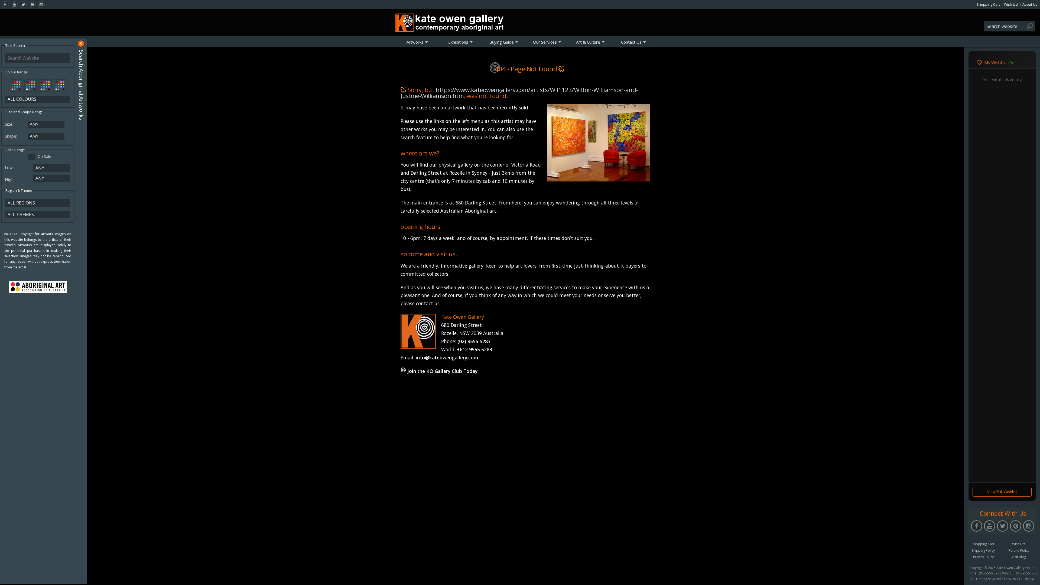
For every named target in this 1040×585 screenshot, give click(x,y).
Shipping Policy (983, 550)
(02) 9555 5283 (473, 341)
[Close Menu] (81, 44)
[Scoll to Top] (956, 576)
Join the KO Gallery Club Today (442, 371)
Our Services (545, 42)
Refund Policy (1019, 550)
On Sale (44, 156)
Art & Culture (588, 42)
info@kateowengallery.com (447, 357)
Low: (10, 167)
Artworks (415, 42)
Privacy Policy (983, 557)
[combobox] (1009, 26)
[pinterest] (32, 4)
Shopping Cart (988, 4)
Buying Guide (501, 42)
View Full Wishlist (1002, 491)
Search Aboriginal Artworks (81, 85)
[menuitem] (417, 42)
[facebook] (5, 4)
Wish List (1011, 4)
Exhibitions (458, 42)
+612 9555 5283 (474, 349)
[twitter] (23, 4)
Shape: (11, 136)
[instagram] (41, 4)
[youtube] (14, 4)
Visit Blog (1019, 557)
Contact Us (631, 42)
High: (10, 179)
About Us (1029, 4)
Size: (9, 124)
